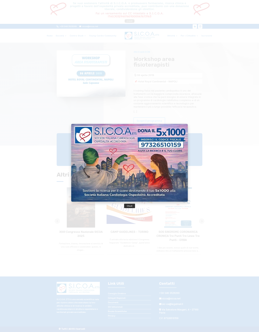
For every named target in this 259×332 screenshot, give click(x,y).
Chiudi (129, 206)
